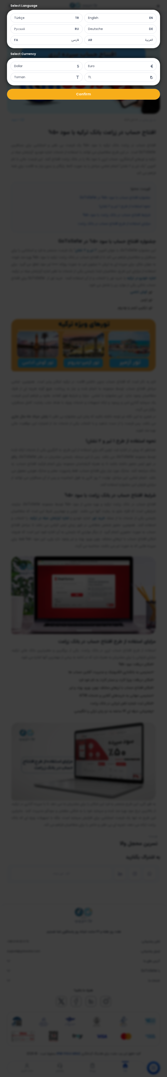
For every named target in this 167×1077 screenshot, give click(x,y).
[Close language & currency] (83, 538)
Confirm (83, 94)
